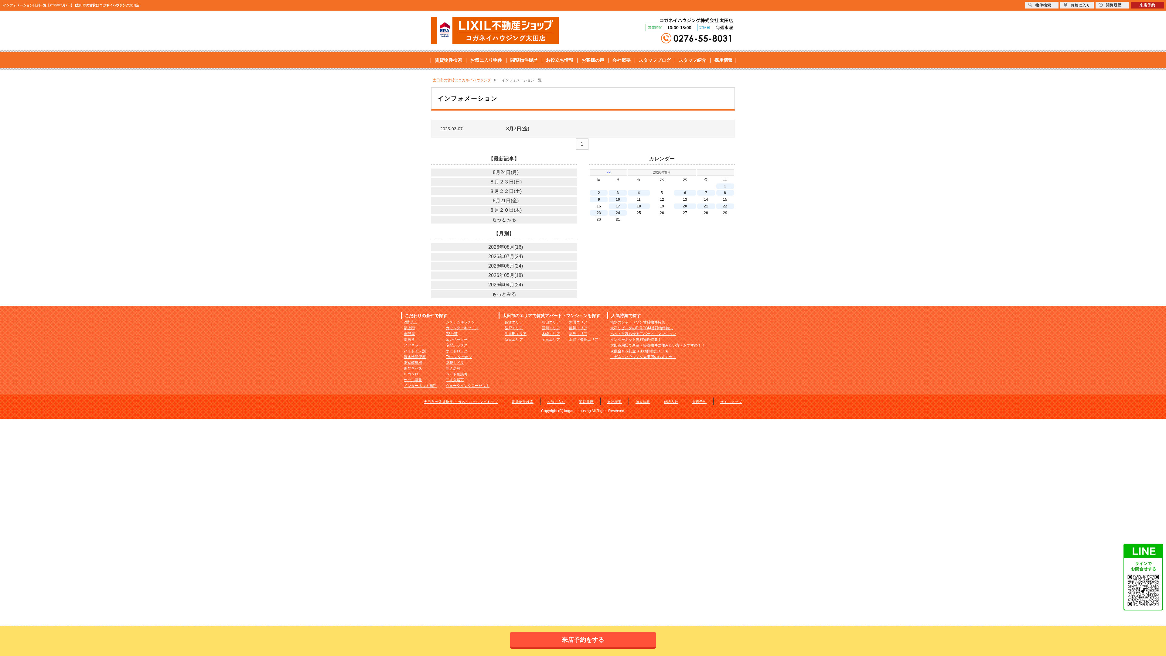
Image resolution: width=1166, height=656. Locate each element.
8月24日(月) (506, 172)
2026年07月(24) (505, 256)
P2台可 (452, 334)
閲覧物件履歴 (524, 60)
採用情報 (723, 60)
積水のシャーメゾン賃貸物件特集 (637, 322)
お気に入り (556, 402)
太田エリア (578, 322)
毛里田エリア (516, 334)
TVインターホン (459, 357)
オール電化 (413, 380)
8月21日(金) (506, 200)
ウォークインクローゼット (467, 386)
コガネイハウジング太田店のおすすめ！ (643, 357)
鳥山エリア (551, 322)
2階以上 (410, 322)
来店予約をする (583, 639)
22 (725, 206)
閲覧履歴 (586, 402)
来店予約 (699, 402)
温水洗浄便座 (415, 357)
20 (685, 206)
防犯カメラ (455, 362)
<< (609, 172)
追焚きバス (413, 368)
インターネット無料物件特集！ (635, 339)
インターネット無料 (420, 386)
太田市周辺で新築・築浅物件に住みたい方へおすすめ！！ (657, 345)
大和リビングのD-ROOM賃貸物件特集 (641, 328)
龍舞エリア (578, 328)
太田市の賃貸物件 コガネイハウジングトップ (461, 402)
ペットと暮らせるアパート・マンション (643, 334)
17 (618, 206)
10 (618, 199)
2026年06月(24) (505, 265)
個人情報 (643, 402)
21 (706, 206)
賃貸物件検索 (448, 60)
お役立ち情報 (559, 60)
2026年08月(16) (505, 247)
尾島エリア (578, 334)
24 (618, 213)
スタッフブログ (655, 60)
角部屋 (409, 334)
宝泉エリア (551, 339)
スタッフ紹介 (692, 60)
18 (639, 206)
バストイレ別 (415, 351)
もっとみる (504, 219)
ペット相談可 (457, 374)
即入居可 (453, 368)
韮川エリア (551, 328)
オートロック (457, 351)
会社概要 (621, 60)
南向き (409, 339)
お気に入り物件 (486, 60)
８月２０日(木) (505, 210)
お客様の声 (592, 60)
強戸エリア (514, 328)
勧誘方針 (671, 402)
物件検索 (1043, 5)
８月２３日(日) (505, 181)
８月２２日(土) (505, 191)
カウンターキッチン (462, 328)
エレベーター (457, 339)
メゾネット (413, 345)
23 (599, 213)
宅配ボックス (457, 345)
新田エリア (514, 339)
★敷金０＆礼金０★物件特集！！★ (639, 351)
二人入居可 (455, 380)
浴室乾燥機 (413, 362)
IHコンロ (411, 374)
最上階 (409, 328)
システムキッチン (460, 322)
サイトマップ (731, 402)
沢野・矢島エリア (583, 339)
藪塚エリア (514, 322)
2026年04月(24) (505, 284)
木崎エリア (551, 334)
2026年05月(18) (505, 275)
